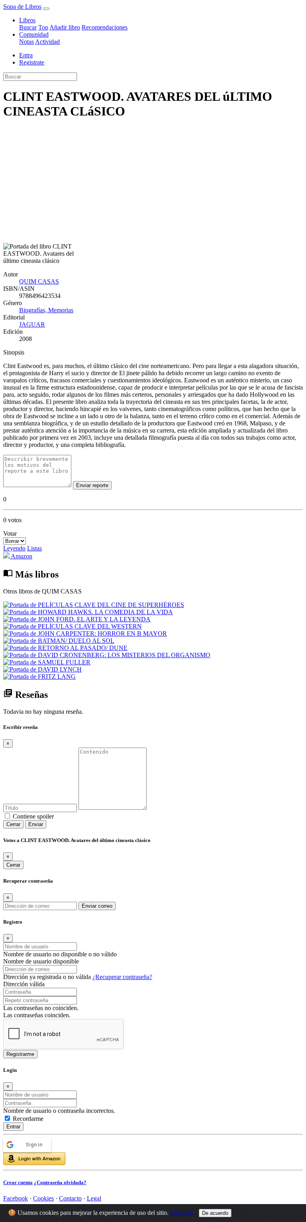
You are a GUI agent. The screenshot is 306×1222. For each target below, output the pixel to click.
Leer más (181, 1212)
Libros (27, 20)
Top (43, 27)
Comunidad (34, 34)
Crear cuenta (18, 1182)
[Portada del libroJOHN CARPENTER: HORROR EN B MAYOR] (85, 633)
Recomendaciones (105, 27)
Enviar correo (97, 906)
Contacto (70, 1198)
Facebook (15, 1198)
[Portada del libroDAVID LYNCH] (42, 669)
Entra (26, 55)
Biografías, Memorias (46, 310)
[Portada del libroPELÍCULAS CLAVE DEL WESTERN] (72, 626)
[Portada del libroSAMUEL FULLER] (46, 662)
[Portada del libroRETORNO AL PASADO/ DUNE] (65, 647)
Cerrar (13, 824)
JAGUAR (32, 324)
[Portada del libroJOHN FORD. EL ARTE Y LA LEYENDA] (77, 619)
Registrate (31, 62)
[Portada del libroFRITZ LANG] (39, 676)
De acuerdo (215, 1213)
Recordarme (28, 1118)
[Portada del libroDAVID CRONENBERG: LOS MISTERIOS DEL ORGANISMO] (106, 655)
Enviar (35, 824)
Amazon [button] (21, 556)
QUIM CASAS (39, 281)
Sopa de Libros (22, 6)
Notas (26, 41)
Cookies (43, 1198)
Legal (94, 1198)
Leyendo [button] (14, 548)
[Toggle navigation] (46, 9)
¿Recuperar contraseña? (122, 976)
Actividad (47, 41)
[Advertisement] (153, 183)
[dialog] (153, 1126)
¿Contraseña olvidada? (60, 1182)
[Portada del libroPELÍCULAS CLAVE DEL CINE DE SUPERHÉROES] (93, 604)
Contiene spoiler (33, 816)
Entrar (13, 1127)
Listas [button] (34, 548)
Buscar (28, 27)
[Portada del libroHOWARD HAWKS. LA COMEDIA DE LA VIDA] (88, 612)
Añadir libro (64, 27)
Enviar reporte (92, 485)
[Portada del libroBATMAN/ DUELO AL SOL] (58, 640)
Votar (10, 533)
